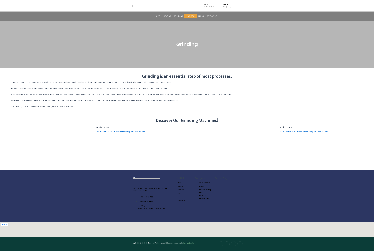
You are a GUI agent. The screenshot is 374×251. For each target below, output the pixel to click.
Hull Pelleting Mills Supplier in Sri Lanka (227, 212)
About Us (167, 16)
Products (190, 16)
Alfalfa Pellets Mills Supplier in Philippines (228, 188)
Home (157, 16)
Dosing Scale (102, 127)
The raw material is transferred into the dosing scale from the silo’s (120, 132)
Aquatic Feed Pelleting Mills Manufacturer (228, 200)
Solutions (178, 16)
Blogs (201, 16)
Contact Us (212, 16)
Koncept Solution (188, 243)
